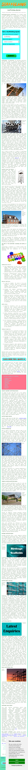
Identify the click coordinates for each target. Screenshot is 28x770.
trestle (9, 109)
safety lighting (18, 145)
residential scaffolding (7, 688)
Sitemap (2, 757)
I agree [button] (16, 760)
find (6, 707)
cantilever (24, 111)
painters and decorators (19, 736)
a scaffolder (19, 652)
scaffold (8, 62)
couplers (24, 98)
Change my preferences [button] (16, 765)
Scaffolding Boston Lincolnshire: (9, 14)
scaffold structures (21, 723)
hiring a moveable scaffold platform (12, 664)
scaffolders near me (14, 649)
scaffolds (12, 483)
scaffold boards (22, 418)
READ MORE (9, 426)
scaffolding (16, 16)
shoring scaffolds (6, 111)
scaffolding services (10, 703)
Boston (18, 371)
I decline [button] (17, 762)
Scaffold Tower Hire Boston (8, 169)
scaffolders (10, 164)
